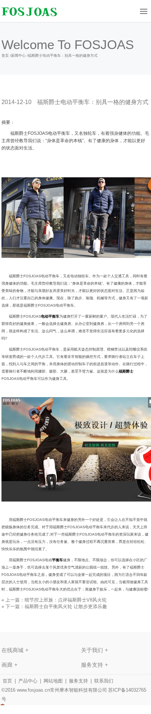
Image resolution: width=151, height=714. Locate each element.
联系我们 (103, 681)
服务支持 (78, 681)
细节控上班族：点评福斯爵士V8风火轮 (66, 600)
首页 (5, 55)
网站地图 (53, 681)
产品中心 (27, 681)
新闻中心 (18, 55)
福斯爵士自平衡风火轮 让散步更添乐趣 (66, 606)
